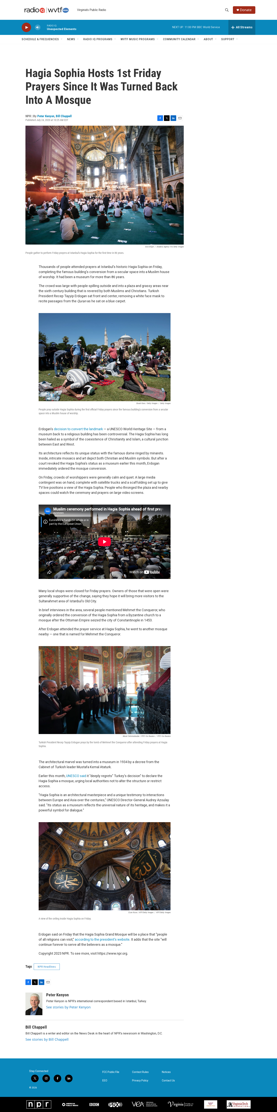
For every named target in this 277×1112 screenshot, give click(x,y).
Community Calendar (179, 39)
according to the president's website (102, 939)
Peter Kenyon (45, 116)
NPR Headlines (47, 966)
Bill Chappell (64, 116)
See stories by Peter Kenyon (68, 1007)
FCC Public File (110, 1072)
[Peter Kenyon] (33, 1004)
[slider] (43, 27)
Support (227, 39)
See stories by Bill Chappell (47, 1039)
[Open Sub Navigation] (61, 39)
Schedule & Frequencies (40, 39)
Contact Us (168, 1080)
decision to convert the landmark (78, 429)
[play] (26, 27)
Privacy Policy (140, 1080)
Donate (246, 10)
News (71, 39)
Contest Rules (140, 1072)
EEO (104, 1080)
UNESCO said (76, 776)
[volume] (37, 27)
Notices (166, 1072)
